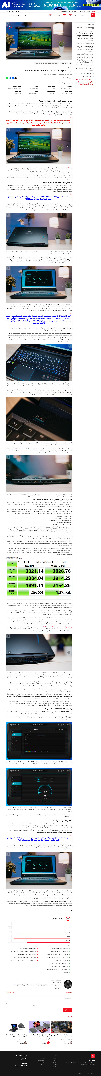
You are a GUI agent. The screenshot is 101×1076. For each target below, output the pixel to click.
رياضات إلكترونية (57, 15)
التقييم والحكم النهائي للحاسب (88, 76)
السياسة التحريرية (54, 1066)
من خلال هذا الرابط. (48, 115)
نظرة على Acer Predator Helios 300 (86, 43)
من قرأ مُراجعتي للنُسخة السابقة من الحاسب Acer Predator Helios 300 (56, 627)
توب (64, 15)
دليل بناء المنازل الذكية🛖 (78, 11)
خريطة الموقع (54, 1062)
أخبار (87, 15)
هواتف (56, 1064)
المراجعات (64, 63)
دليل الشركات (41, 1062)
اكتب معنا (42, 1064)
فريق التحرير (42, 1058)
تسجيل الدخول (12, 15)
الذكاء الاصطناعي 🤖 (87, 11)
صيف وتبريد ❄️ (70, 11)
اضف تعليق (67, 1010)
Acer (68, 911)
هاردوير (69, 67)
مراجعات (76, 15)
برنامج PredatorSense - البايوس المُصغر (85, 73)
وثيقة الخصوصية (41, 1060)
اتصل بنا (55, 1060)
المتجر (49, 15)
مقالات (82, 15)
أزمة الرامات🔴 (63, 11)
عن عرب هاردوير (54, 1058)
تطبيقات (69, 15)
